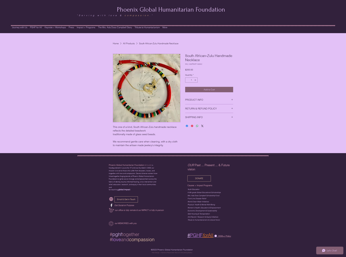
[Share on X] (202, 126)
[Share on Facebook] (187, 126)
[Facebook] (111, 205)
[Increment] (195, 80)
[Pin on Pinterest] (192, 126)
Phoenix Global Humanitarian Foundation (171, 9)
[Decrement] (187, 80)
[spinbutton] (191, 80)
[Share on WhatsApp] (197, 126)
